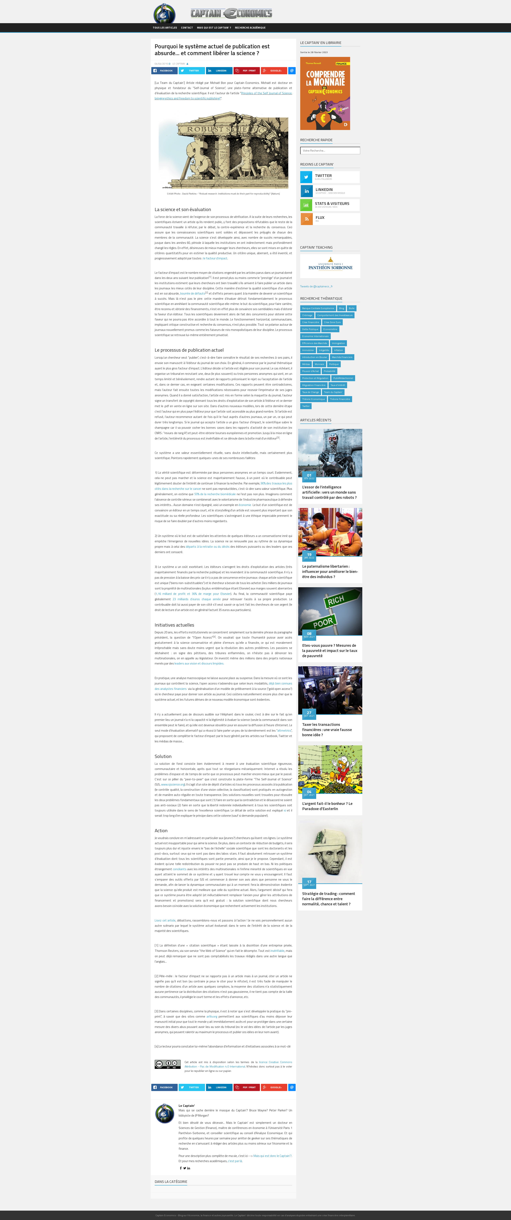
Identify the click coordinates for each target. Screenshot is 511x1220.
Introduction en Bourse (314, 357)
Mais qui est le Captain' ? (214, 28)
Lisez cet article (165, 920)
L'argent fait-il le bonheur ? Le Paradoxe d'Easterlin (327, 806)
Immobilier (308, 350)
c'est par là (235, 1161)
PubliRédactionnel (343, 378)
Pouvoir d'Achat (310, 371)
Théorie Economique (313, 399)
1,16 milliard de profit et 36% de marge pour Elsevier (193, 593)
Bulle (352, 308)
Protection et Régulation (315, 378)
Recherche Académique (250, 28)
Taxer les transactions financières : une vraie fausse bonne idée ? (327, 729)
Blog (341, 308)
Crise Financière (310, 322)
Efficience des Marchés (314, 343)
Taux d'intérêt (338, 385)
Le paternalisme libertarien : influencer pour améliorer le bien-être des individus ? (330, 571)
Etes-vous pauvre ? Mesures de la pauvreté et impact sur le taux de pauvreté (329, 650)
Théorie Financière (340, 399)
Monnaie (319, 364)
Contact (187, 28)
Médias (306, 364)
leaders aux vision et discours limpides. (199, 663)
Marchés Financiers (342, 357)
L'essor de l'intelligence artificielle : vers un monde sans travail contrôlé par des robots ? (329, 492)
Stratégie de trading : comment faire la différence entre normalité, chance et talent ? (328, 898)
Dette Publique (310, 329)
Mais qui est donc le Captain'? (273, 1156)
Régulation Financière (314, 385)
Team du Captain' (333, 392)
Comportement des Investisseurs (335, 315)
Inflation (338, 350)
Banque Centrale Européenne (318, 308)
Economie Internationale (315, 336)
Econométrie (330, 329)
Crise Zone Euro (332, 322)
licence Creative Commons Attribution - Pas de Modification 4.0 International (238, 1064)
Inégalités (324, 350)
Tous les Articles (165, 28)
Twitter (306, 406)
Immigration (338, 343)
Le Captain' (178, 63)
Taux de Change (310, 392)
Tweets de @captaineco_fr (316, 286)
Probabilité (329, 371)
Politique (334, 364)
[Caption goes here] (330, 452)
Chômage (307, 315)
